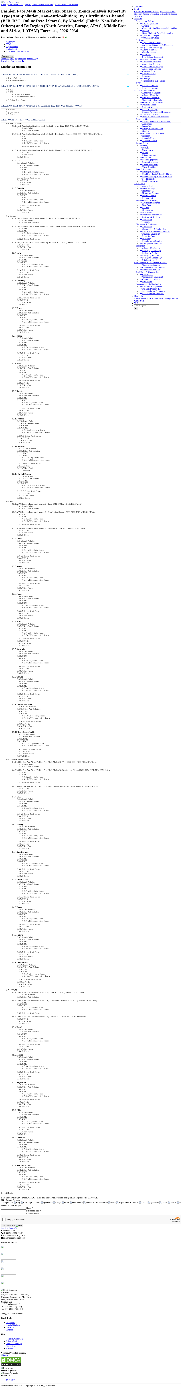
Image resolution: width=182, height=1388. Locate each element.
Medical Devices (149, 195)
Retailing (146, 136)
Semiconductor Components (154, 291)
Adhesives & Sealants (151, 93)
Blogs (168, 298)
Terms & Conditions (14, 1339)
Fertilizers (146, 54)
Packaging (140, 246)
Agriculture (140, 40)
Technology (147, 219)
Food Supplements (150, 181)
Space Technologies (150, 35)
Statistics (162, 298)
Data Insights (139, 296)
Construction (147, 274)
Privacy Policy (12, 1341)
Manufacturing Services (152, 241)
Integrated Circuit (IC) (151, 289)
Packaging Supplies (150, 255)
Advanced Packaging (151, 248)
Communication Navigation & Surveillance (160, 28)
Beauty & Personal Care (152, 129)
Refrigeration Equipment (152, 243)
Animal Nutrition (149, 50)
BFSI (138, 83)
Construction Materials (151, 279)
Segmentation (12, 46)
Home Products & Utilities (153, 133)
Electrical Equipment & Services (156, 231)
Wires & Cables (148, 167)
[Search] (136, 308)
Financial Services (150, 85)
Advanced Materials (150, 95)
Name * (29, 1208)
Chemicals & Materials (145, 90)
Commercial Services (151, 265)
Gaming (145, 131)
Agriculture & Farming (151, 42)
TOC (8, 44)
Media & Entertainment (152, 215)
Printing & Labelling (151, 260)
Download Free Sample (16, 51)
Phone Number (32, 1213)
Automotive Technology (152, 66)
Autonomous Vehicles (151, 69)
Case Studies (152, 298)
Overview (10, 42)
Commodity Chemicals (152, 100)
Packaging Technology (152, 258)
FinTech (145, 207)
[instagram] (7, 1380)
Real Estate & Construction (147, 272)
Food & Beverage (143, 169)
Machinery (146, 238)
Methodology (12, 49)
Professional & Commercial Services (151, 262)
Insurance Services (150, 88)
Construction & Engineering (154, 229)
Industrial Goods (149, 236)
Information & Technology (147, 200)
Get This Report (8, 1228)
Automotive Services (151, 64)
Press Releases (140, 298)
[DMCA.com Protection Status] (11, 1366)
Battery (145, 145)
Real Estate (147, 282)
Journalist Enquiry (14, 1343)
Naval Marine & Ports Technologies (157, 33)
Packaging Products (150, 253)
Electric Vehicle (148, 74)
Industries (138, 19)
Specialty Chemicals (150, 114)
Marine (145, 152)
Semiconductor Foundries (153, 293)
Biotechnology (148, 188)
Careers (9, 1348)
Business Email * (33, 1211)
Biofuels (145, 148)
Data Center (147, 205)
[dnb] (4, 1355)
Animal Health (148, 186)
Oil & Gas (146, 157)
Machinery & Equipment (146, 224)
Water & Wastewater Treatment (155, 117)
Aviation (145, 26)
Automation (147, 227)
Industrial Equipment (151, 234)
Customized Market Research (146, 11)
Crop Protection (149, 52)
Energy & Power (143, 143)
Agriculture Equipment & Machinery (157, 45)
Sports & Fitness (149, 138)
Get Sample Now (9, 1226)
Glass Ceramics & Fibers (152, 102)
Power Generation (150, 162)
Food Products (148, 179)
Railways (146, 78)
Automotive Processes (151, 62)
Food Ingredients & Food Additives (157, 174)
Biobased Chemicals (150, 97)
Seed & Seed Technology (153, 57)
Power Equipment (149, 160)
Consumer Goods (143, 119)
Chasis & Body (148, 71)
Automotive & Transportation (148, 59)
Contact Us (139, 301)
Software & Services (151, 217)
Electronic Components (152, 286)
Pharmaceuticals (149, 198)
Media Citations (13, 1325)
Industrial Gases (149, 105)
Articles (175, 298)
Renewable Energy (150, 164)
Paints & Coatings (149, 109)
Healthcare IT (148, 191)
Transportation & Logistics (153, 81)
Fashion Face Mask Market (66, 4)
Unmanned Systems (150, 38)
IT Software (147, 212)
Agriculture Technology (152, 47)
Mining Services (149, 155)
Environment (147, 150)
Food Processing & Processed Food (157, 176)
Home (3, 4)
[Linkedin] (12, 1380)
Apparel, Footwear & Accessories (156, 121)
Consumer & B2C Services (153, 267)
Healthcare (140, 183)
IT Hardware (147, 210)
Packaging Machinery (151, 250)
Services (137, 9)
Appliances (147, 124)
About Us (138, 7)
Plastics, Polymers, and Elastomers (156, 112)
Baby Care (146, 126)
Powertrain (146, 76)
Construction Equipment (152, 277)
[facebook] (14, 1380)
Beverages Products (150, 172)
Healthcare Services (150, 193)
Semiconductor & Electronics (148, 284)
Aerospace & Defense (145, 21)
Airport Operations (150, 23)
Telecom (145, 222)
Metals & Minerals (150, 107)
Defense (145, 30)
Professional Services (151, 270)
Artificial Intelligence (151, 203)
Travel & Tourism (149, 140)
